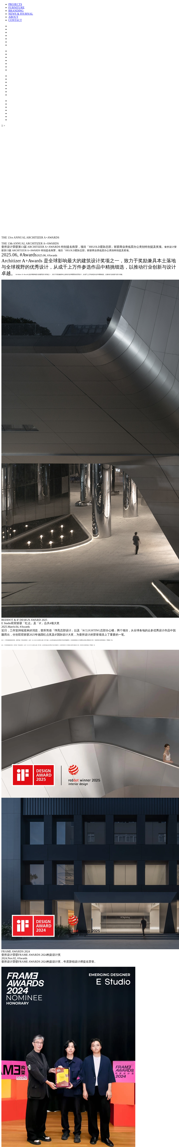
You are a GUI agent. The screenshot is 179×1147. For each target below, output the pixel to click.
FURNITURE (16, 7)
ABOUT (13, 16)
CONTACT (15, 20)
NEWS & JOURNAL (20, 13)
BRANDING (16, 10)
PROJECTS (15, 4)
